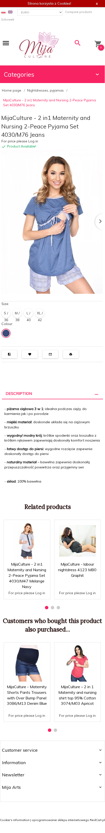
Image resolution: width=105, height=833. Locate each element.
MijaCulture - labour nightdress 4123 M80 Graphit (77, 570)
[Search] (78, 44)
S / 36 (6, 314)
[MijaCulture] (39, 44)
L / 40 (29, 314)
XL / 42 (40, 314)
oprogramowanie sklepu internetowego (60, 820)
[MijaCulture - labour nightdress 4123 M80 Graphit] (77, 541)
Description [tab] (19, 393)
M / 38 (17, 314)
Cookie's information (15, 820)
